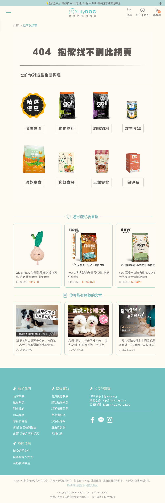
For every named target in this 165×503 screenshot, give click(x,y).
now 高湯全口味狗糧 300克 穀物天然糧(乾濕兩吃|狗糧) (139, 274)
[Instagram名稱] (109, 420)
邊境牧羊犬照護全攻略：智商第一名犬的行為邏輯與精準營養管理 (36, 343)
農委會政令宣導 (23, 457)
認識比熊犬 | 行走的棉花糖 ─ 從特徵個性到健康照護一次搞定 (87, 342)
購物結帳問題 (59, 402)
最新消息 (18, 402)
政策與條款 (58, 421)
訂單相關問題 (59, 408)
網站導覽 (18, 414)
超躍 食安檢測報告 (24, 427)
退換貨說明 (58, 427)
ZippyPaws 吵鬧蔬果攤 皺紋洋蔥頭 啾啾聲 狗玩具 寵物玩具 (36, 274)
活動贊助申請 (21, 463)
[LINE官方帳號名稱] (101, 420)
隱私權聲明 (20, 421)
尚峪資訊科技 (90, 485)
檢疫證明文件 (21, 450)
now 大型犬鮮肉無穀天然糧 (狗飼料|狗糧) (88, 274)
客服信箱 (57, 433)
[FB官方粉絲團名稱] (92, 420)
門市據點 (18, 408)
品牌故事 (18, 396)
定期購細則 (58, 414)
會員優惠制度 (59, 396)
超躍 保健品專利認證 (26, 433)
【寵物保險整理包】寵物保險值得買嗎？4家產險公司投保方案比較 (139, 343)
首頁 (16, 25)
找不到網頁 (30, 25)
